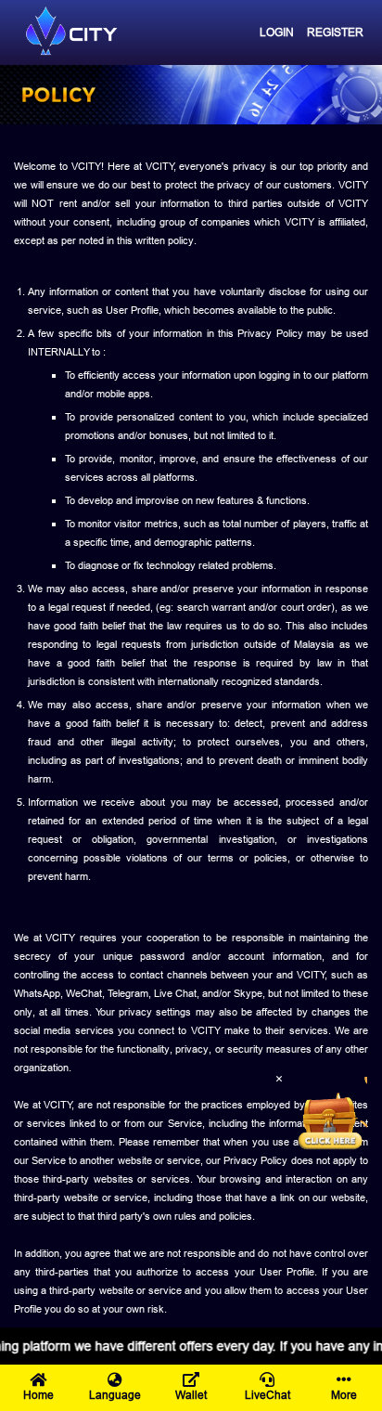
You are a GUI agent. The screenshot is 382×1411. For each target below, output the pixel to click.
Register (335, 32)
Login (277, 32)
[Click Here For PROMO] (330, 1114)
